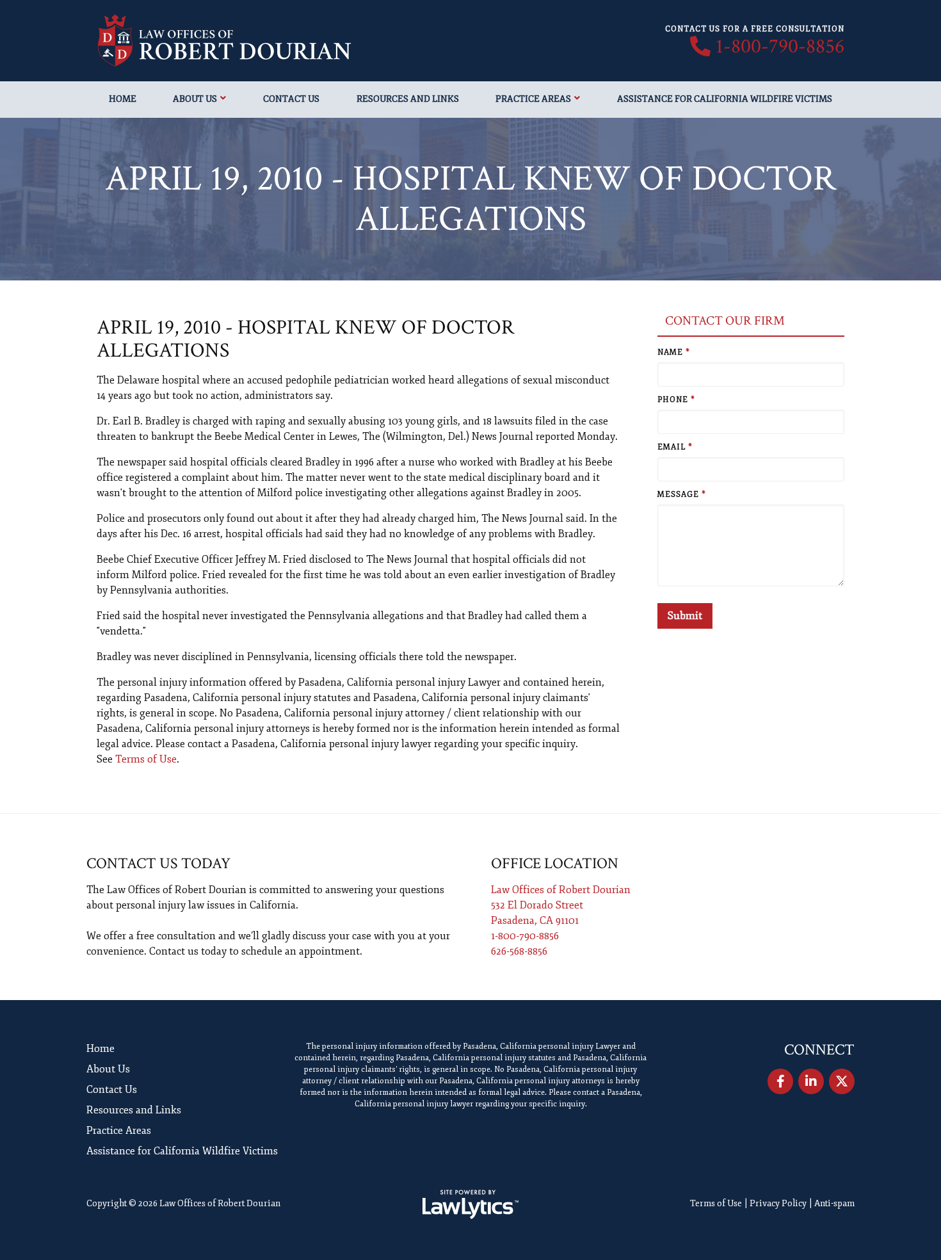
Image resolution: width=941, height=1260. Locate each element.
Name (673, 352)
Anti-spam (834, 1203)
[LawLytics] (470, 1204)
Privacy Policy (778, 1203)
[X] (842, 1081)
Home (122, 98)
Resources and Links (408, 98)
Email (675, 447)
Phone (676, 400)
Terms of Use (146, 759)
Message (681, 494)
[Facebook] (780, 1081)
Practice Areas (533, 98)
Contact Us (291, 98)
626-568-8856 (519, 951)
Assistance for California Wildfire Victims (724, 98)
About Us (195, 98)
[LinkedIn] (811, 1081)
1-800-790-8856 (780, 46)
